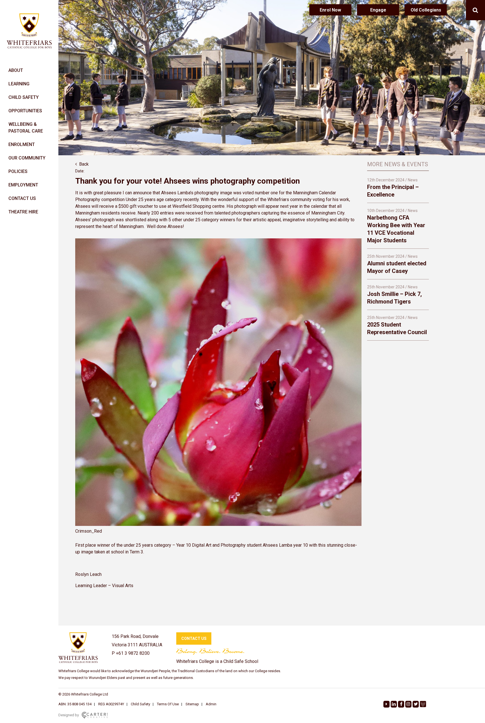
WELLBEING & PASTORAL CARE (25, 128)
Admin (211, 704)
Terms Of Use (168, 704)
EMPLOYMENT (23, 185)
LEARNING (18, 83)
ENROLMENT (21, 144)
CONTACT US (22, 198)
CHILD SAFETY (23, 97)
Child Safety (140, 704)
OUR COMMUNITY (26, 158)
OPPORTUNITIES (25, 110)
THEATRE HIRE (23, 212)
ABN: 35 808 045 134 (74, 704)
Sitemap (192, 704)
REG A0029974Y (111, 704)
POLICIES (18, 171)
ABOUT (15, 70)
